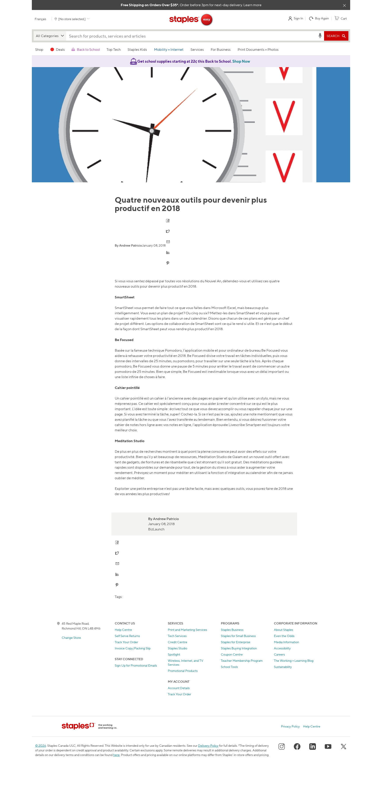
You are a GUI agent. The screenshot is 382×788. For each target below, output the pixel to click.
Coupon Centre (232, 654)
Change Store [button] (71, 637)
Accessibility (282, 648)
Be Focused (270, 350)
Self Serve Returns (127, 636)
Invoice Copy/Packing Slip (133, 648)
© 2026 (40, 745)
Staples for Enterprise (235, 642)
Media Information (286, 642)
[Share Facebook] (168, 220)
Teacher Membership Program (242, 660)
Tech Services (177, 636)
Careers (279, 654)
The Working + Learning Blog (293, 660)
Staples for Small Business (238, 636)
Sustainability (283, 667)
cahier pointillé (131, 398)
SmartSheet (124, 308)
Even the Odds (284, 636)
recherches (153, 451)
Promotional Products (183, 671)
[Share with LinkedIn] (168, 252)
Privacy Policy (290, 726)
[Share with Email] (168, 241)
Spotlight (174, 654)
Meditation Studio (212, 457)
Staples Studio (177, 648)
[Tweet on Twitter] (168, 231)
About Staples (283, 630)
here (116, 755)
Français (40, 19)
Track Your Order (126, 642)
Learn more (252, 5)
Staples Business (232, 630)
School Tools (229, 667)
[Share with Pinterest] (168, 263)
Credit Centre (177, 642)
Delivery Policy (208, 745)
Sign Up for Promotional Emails (136, 665)
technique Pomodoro (165, 350)
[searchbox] (192, 36)
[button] (50, 36)
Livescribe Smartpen (245, 425)
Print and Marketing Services (187, 630)
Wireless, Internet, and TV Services (185, 662)
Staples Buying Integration (239, 648)
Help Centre (123, 630)
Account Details (179, 688)
